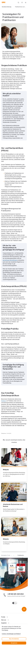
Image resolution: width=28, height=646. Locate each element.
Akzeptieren (14, 643)
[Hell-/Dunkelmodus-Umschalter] (14, 603)
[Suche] (18, 2)
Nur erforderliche (14, 639)
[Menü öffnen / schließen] (25, 2)
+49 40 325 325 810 (15, 594)
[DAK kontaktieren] (24, 609)
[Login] (22, 2)
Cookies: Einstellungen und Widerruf (11, 633)
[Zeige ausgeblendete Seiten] (13, 555)
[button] (3, 2)
